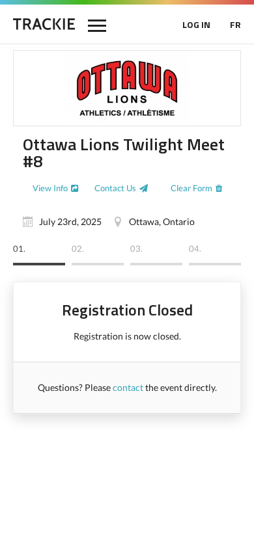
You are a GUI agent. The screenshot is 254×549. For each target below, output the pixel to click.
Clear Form (191, 188)
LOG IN (196, 24)
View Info (50, 188)
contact (128, 387)
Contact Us (115, 188)
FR (235, 24)
